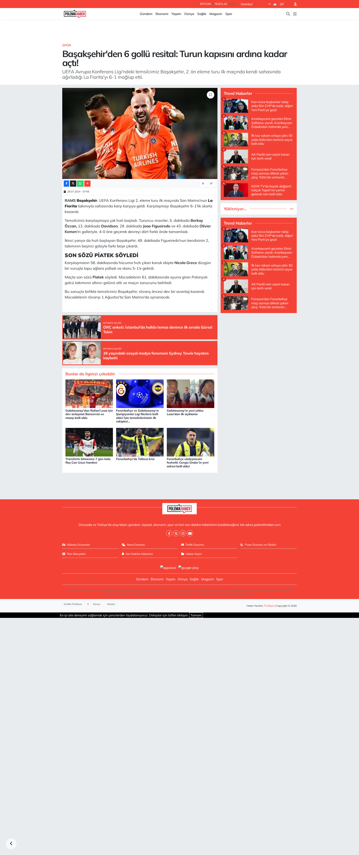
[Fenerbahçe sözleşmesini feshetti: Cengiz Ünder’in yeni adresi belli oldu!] (190, 442)
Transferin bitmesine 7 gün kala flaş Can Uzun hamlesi (88, 460)
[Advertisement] (259, 342)
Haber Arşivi (194, 554)
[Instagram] (183, 533)
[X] (176, 533)
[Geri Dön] (11, 843)
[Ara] (288, 13)
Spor (228, 14)
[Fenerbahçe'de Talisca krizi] (140, 442)
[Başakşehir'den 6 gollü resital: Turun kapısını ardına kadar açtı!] (140, 133)
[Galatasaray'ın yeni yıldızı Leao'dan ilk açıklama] (190, 393)
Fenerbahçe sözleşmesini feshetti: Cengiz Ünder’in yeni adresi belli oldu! (187, 462)
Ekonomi (162, 14)
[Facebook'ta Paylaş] (66, 183)
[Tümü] (292, 209)
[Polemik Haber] (75, 13)
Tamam (196, 615)
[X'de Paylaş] (73, 183)
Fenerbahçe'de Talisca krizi (135, 459)
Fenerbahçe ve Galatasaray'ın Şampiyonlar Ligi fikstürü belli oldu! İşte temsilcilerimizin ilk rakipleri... (137, 416)
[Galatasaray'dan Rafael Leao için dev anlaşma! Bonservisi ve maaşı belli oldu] (89, 393)
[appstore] (168, 567)
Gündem (146, 14)
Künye (96, 604)
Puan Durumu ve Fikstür (260, 544)
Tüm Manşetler (76, 554)
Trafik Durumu (194, 544)
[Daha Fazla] (87, 183)
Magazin (215, 14)
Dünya (189, 14)
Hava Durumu (136, 544)
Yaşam (176, 14)
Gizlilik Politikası (73, 604)
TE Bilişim (269, 605)
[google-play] (189, 567)
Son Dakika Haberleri (139, 554)
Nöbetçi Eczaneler (78, 544)
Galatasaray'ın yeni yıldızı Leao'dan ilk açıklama (185, 412)
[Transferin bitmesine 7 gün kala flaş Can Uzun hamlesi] (89, 442)
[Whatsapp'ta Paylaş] (80, 183)
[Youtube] (190, 533)
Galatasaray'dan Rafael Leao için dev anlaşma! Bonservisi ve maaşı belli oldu (89, 414)
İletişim (111, 604)
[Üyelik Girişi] (294, 4)
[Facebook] (169, 533)
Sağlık (201, 14)
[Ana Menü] (295, 13)
